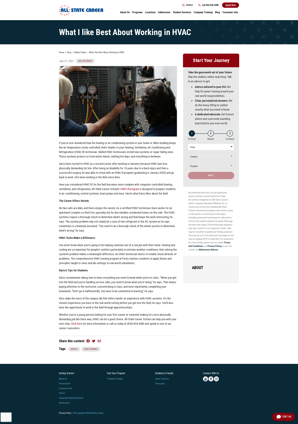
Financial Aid (64, 383)
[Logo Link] (81, 10)
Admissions (64, 403)
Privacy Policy (65, 413)
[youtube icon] (205, 378)
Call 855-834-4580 (210, 5)
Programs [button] (137, 12)
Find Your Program (116, 373)
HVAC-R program (129, 189)
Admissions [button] (164, 12)
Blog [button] (217, 12)
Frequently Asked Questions (71, 398)
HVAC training (91, 349)
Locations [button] (150, 12)
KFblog (74, 349)
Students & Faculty (164, 373)
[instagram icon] (216, 378)
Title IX (62, 393)
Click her (76, 323)
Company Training (203, 12)
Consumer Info (65, 388)
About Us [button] (125, 12)
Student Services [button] (182, 12)
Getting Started (66, 373)
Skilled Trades (85, 61)
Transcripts (160, 383)
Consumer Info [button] (230, 12)
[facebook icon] (210, 378)
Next (211, 175)
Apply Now (230, 5)
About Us (63, 379)
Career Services (162, 379)
